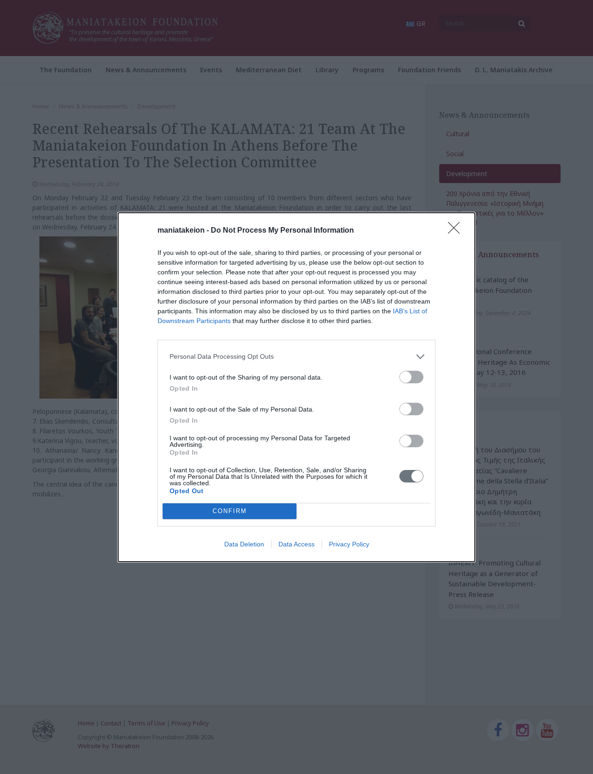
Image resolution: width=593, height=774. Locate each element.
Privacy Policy (349, 544)
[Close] (457, 231)
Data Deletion (244, 544)
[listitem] (296, 357)
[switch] (411, 377)
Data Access (296, 544)
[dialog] (296, 387)
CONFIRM (230, 511)
